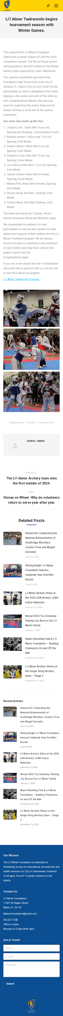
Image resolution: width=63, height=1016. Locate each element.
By (31, 422)
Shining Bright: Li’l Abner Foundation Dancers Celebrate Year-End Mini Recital (39, 572)
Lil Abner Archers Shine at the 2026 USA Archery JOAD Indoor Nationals (41, 597)
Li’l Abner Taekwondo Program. (21, 279)
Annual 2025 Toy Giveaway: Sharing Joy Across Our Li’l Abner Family (41, 620)
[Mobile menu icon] (56, 5)
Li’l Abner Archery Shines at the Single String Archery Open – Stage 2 (41, 671)
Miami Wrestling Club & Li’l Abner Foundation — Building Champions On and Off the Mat (41, 645)
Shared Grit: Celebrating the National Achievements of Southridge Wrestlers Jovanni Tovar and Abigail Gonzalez (41, 542)
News (21, 422)
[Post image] (12, 538)
